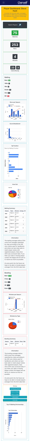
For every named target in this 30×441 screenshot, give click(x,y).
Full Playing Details (15, 388)
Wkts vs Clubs (15, 394)
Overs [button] (21, 341)
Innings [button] (22, 210)
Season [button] (7, 210)
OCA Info (15, 400)
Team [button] (11, 210)
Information (15, 397)
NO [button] (25, 210)
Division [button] (17, 210)
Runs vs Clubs (15, 392)
